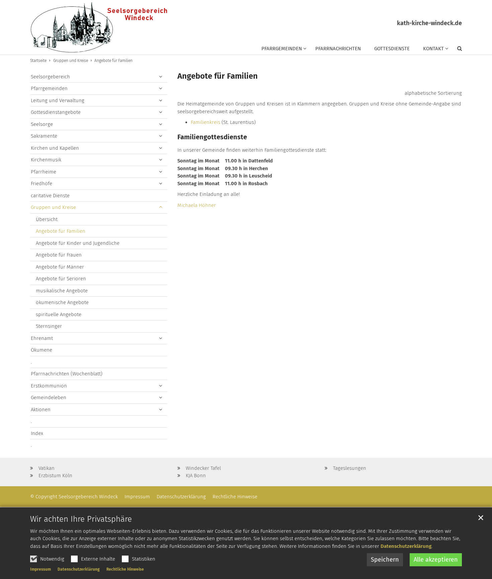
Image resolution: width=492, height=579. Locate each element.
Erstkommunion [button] (49, 386)
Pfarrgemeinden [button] (281, 49)
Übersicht (47, 219)
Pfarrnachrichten (338, 49)
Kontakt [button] (433, 49)
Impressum (40, 569)
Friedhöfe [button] (41, 183)
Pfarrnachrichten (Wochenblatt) (66, 374)
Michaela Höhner (196, 205)
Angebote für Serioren (61, 279)
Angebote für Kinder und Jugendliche (77, 243)
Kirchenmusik (46, 160)
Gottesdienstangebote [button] (56, 112)
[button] (455, 50)
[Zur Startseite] (98, 27)
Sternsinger (49, 326)
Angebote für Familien (113, 60)
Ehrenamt (42, 338)
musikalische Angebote (62, 291)
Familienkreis (205, 122)
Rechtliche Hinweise (125, 569)
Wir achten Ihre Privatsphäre (81, 519)
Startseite (38, 60)
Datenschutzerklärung (406, 546)
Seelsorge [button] (42, 124)
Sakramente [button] (44, 136)
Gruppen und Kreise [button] (53, 207)
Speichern (385, 559)
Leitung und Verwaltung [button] (57, 100)
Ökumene (41, 350)
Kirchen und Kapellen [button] (55, 148)
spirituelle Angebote (58, 314)
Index (37, 433)
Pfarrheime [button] (43, 172)
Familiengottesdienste (212, 137)
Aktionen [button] (41, 410)
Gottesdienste (392, 49)
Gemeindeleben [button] (48, 397)
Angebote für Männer (60, 267)
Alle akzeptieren (436, 559)
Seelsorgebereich (50, 77)
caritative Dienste (50, 196)
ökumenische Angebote (62, 302)
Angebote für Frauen (59, 255)
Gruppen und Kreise (70, 60)
